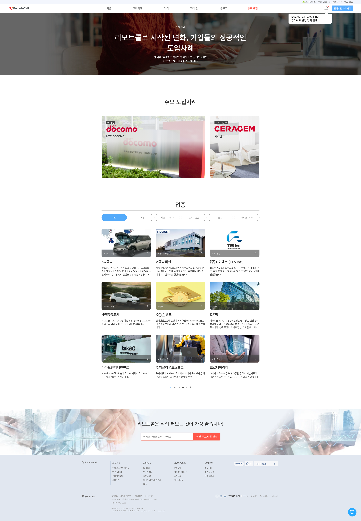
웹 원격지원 (117, 472)
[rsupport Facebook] (217, 496)
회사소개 (208, 468)
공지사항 (177, 468)
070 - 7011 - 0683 (346, 2)
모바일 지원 (148, 472)
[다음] (190, 386)
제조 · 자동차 (167, 217)
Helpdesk (274, 496)
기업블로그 (209, 475)
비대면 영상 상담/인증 (152, 479)
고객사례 (137, 8)
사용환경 (115, 479)
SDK (145, 483)
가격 (166, 8)
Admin (239, 463)
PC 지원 (146, 468)
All (114, 217)
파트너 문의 (209, 472)
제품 (109, 8)
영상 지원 (147, 475)
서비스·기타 (247, 217)
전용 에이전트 (118, 475)
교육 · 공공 (194, 217)
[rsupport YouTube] (225, 496)
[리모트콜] (18, 8)
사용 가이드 (178, 479)
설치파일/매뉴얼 (180, 472)
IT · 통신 (141, 217)
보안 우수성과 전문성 (120, 468)
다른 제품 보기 (262, 463)
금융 (220, 217)
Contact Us (264, 496)
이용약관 (246, 496)
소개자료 (177, 475)
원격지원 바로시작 (342, 8)
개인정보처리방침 (234, 496)
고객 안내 (195, 8)
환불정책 (254, 496)
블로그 (223, 8)
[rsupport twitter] (221, 496)
